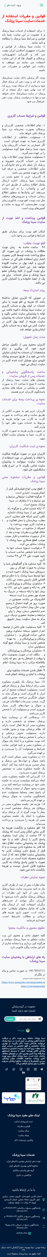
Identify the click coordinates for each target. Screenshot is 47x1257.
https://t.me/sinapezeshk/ (33, 986)
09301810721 (22, 1211)
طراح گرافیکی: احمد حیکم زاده (13, 1248)
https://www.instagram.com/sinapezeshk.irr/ (23, 982)
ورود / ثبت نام (14, 5)
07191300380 (22, 1233)
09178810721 (11, 1208)
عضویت (10, 1019)
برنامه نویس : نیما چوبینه (35, 1247)
